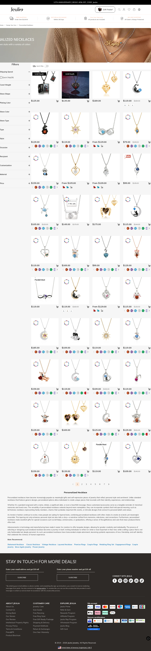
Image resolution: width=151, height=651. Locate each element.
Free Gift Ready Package (43, 619)
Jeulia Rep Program (68, 619)
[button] (76, 647)
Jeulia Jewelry (73, 643)
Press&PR (10, 632)
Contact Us (10, 610)
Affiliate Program (67, 616)
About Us (10, 606)
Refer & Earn (65, 610)
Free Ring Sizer (39, 616)
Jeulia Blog (64, 626)
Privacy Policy (12, 626)
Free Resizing (38, 613)
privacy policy (41, 588)
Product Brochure (13, 635)
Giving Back (11, 613)
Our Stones (10, 616)
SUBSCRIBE (22, 577)
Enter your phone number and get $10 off (74, 569)
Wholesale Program (68, 622)
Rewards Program (67, 613)
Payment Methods (40, 626)
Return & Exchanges (41, 629)
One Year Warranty (41, 632)
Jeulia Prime (65, 606)
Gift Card (64, 629)
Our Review (11, 619)
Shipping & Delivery (41, 622)
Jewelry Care (38, 606)
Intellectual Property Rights (17, 622)
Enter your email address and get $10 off (22, 569)
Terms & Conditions (14, 629)
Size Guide (37, 610)
